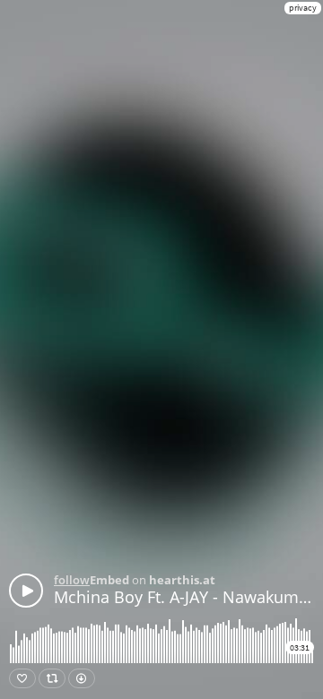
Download (81, 678)
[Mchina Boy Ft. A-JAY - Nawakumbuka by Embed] (26, 591)
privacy (303, 7)
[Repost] (52, 678)
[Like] (22, 678)
